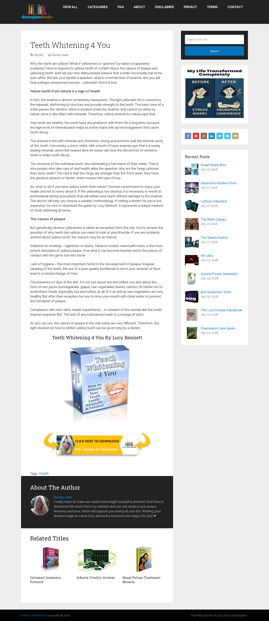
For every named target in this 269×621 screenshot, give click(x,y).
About (139, 7)
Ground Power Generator (219, 274)
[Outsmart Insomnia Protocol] (51, 559)
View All (70, 7)
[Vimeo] (227, 136)
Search (214, 51)
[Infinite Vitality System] (97, 559)
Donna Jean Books (33, 615)
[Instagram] (204, 136)
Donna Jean (60, 55)
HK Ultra (207, 256)
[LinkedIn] (212, 136)
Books (39, 55)
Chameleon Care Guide (218, 328)
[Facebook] (188, 136)
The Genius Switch (214, 237)
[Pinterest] (196, 136)
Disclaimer (164, 7)
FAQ (121, 7)
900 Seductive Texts (216, 292)
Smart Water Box (213, 165)
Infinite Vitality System (95, 577)
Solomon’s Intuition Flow (218, 183)
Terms (212, 7)
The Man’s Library (213, 219)
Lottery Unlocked (214, 201)
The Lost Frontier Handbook (221, 310)
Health (44, 473)
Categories (98, 7)
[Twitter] (219, 136)
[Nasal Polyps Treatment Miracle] (143, 559)
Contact (235, 7)
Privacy (190, 7)
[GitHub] (235, 136)
